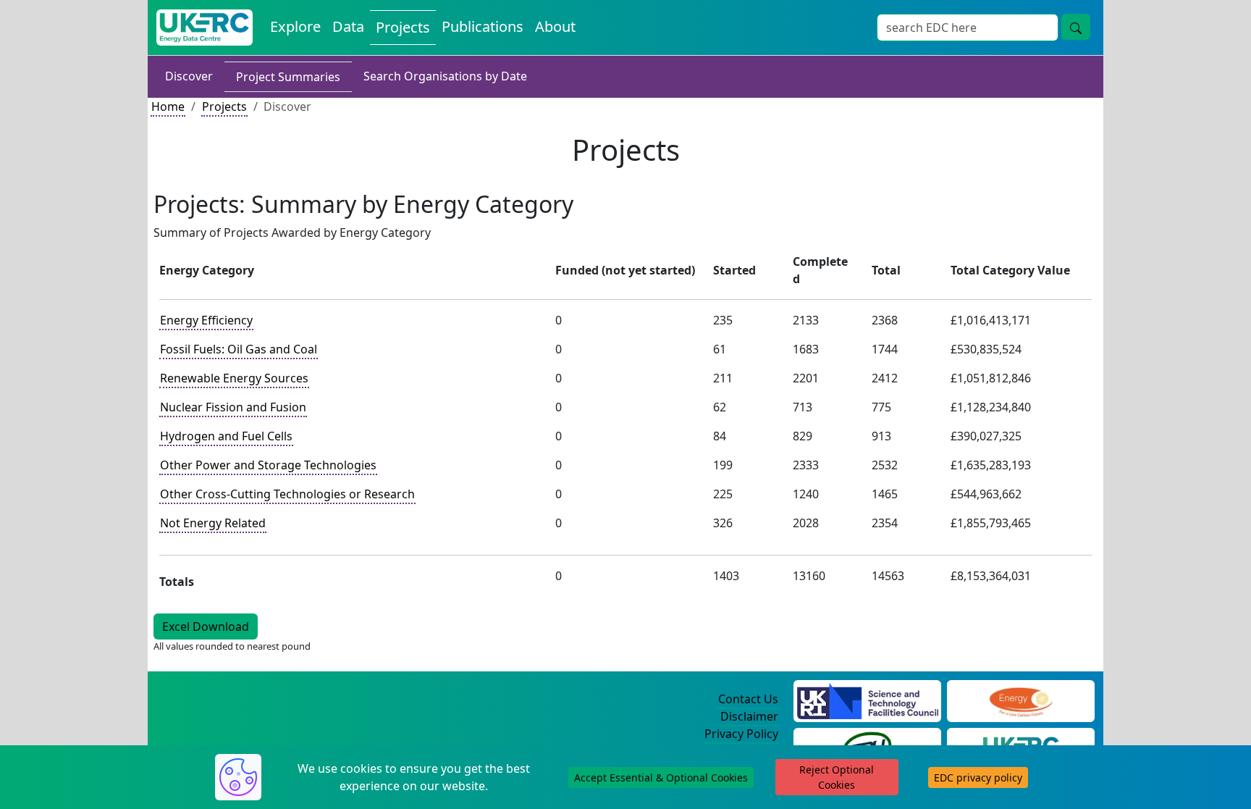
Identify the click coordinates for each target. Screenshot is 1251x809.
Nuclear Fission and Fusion (233, 407)
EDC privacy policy (978, 777)
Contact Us (748, 699)
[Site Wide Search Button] (1075, 27)
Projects (403, 27)
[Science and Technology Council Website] (867, 700)
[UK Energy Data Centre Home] (204, 27)
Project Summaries (288, 77)
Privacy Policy (741, 734)
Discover (189, 76)
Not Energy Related (213, 523)
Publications (482, 26)
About (555, 26)
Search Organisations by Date (445, 76)
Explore (295, 26)
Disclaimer (749, 716)
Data (348, 26)
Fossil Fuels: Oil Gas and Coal (238, 349)
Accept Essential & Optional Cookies (661, 777)
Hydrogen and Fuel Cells (226, 436)
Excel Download (205, 626)
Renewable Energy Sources (234, 378)
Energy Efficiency (206, 320)
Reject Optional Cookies (836, 777)
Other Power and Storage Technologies (268, 465)
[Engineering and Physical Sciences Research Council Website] (1020, 700)
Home (168, 106)
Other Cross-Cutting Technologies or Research (287, 494)
